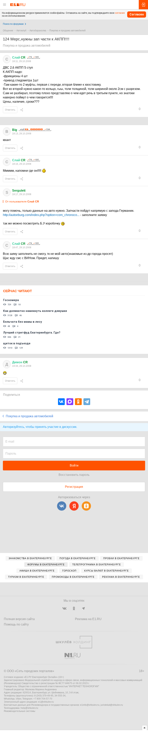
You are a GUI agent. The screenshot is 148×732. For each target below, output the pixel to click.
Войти (74, 465)
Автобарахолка (37, 30)
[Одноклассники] (78, 401)
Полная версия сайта (19, 619)
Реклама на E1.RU (88, 619)
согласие (120, 13)
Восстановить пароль (74, 474)
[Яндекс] (74, 506)
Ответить (10, 109)
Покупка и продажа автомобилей (67, 30)
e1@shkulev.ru (46, 701)
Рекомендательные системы (19, 711)
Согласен (137, 14)
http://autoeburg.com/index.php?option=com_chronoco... (41, 215)
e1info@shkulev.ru (89, 705)
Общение (8, 30)
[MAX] (69, 401)
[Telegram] (86, 401)
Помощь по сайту (16, 624)
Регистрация (74, 486)
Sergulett (18, 190)
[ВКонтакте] (61, 401)
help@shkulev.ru (29, 708)
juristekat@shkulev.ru (112, 705)
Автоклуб (21, 30)
